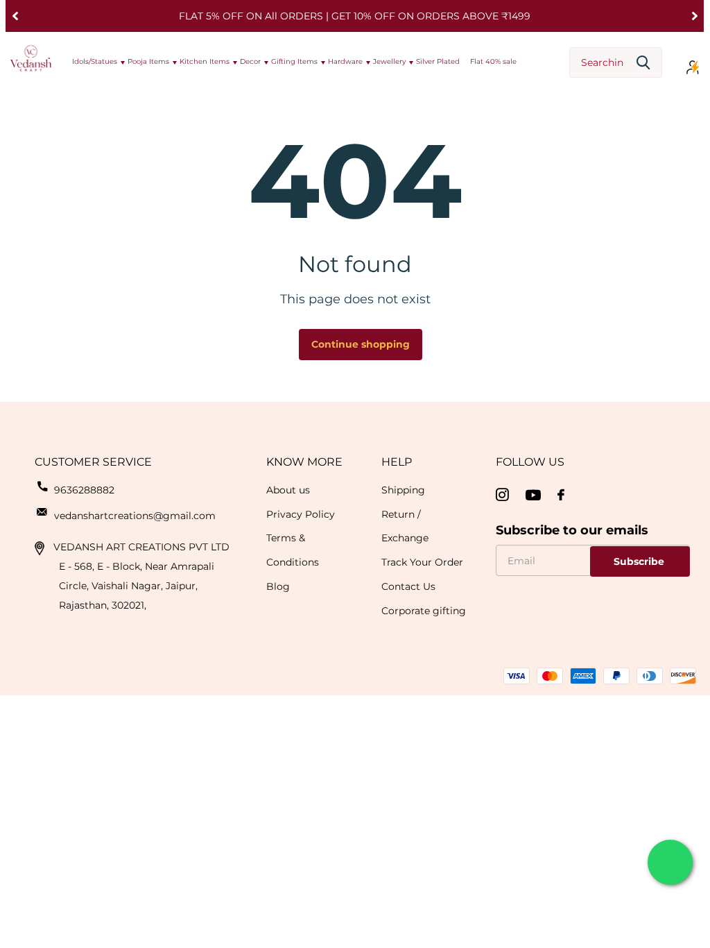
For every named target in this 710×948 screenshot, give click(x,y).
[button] (15, 16)
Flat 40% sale (493, 61)
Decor (250, 61)
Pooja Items (148, 61)
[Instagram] (502, 495)
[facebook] (560, 494)
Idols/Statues (94, 61)
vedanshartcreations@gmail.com (135, 515)
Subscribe (640, 561)
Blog (278, 586)
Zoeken (643, 62)
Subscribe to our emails (572, 530)
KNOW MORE (304, 461)
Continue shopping (360, 344)
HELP (396, 461)
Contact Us (408, 586)
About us (288, 490)
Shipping (403, 490)
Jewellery (389, 61)
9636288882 (84, 490)
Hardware (345, 61)
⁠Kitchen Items (205, 61)
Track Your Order (422, 562)
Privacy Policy (300, 514)
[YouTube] (533, 495)
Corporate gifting (423, 610)
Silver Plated (438, 61)
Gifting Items (294, 61)
